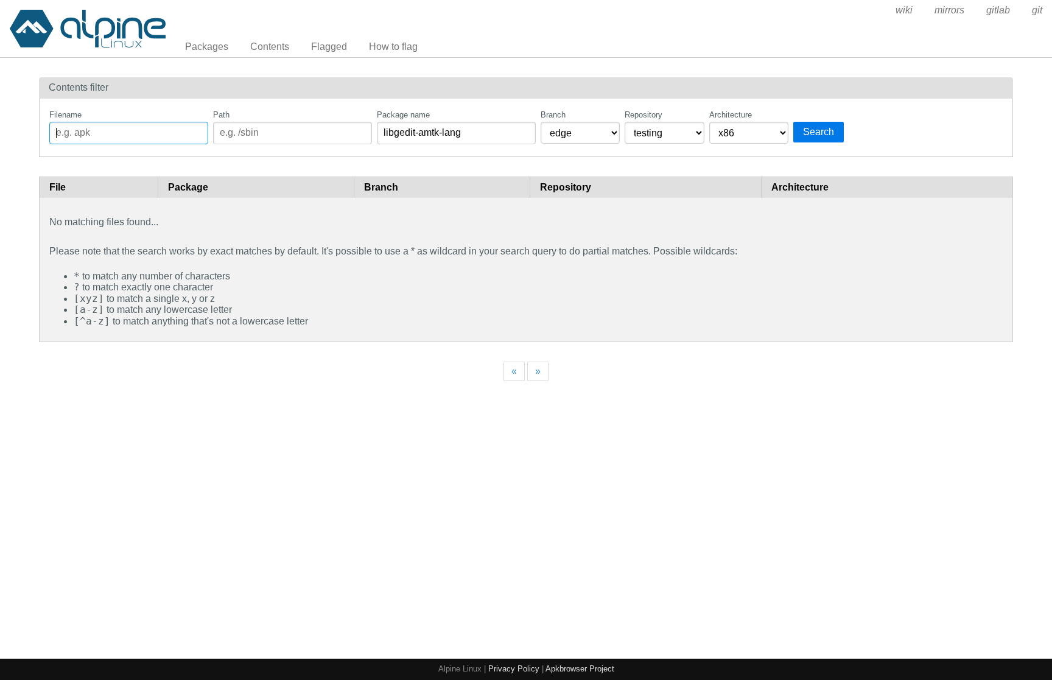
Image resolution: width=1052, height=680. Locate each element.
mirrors (949, 10)
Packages (206, 46)
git (1037, 10)
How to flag (393, 46)
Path (221, 114)
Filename (65, 114)
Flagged (329, 46)
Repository (643, 114)
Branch (553, 114)
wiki (904, 10)
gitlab (998, 10)
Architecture (730, 114)
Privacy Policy (513, 668)
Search (818, 132)
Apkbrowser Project (579, 668)
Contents (269, 46)
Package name (403, 114)
